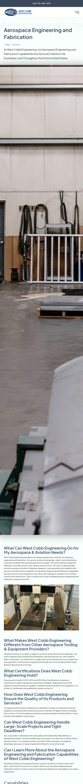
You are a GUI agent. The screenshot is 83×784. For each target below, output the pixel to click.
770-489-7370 (41, 3)
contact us (48, 688)
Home (7, 45)
